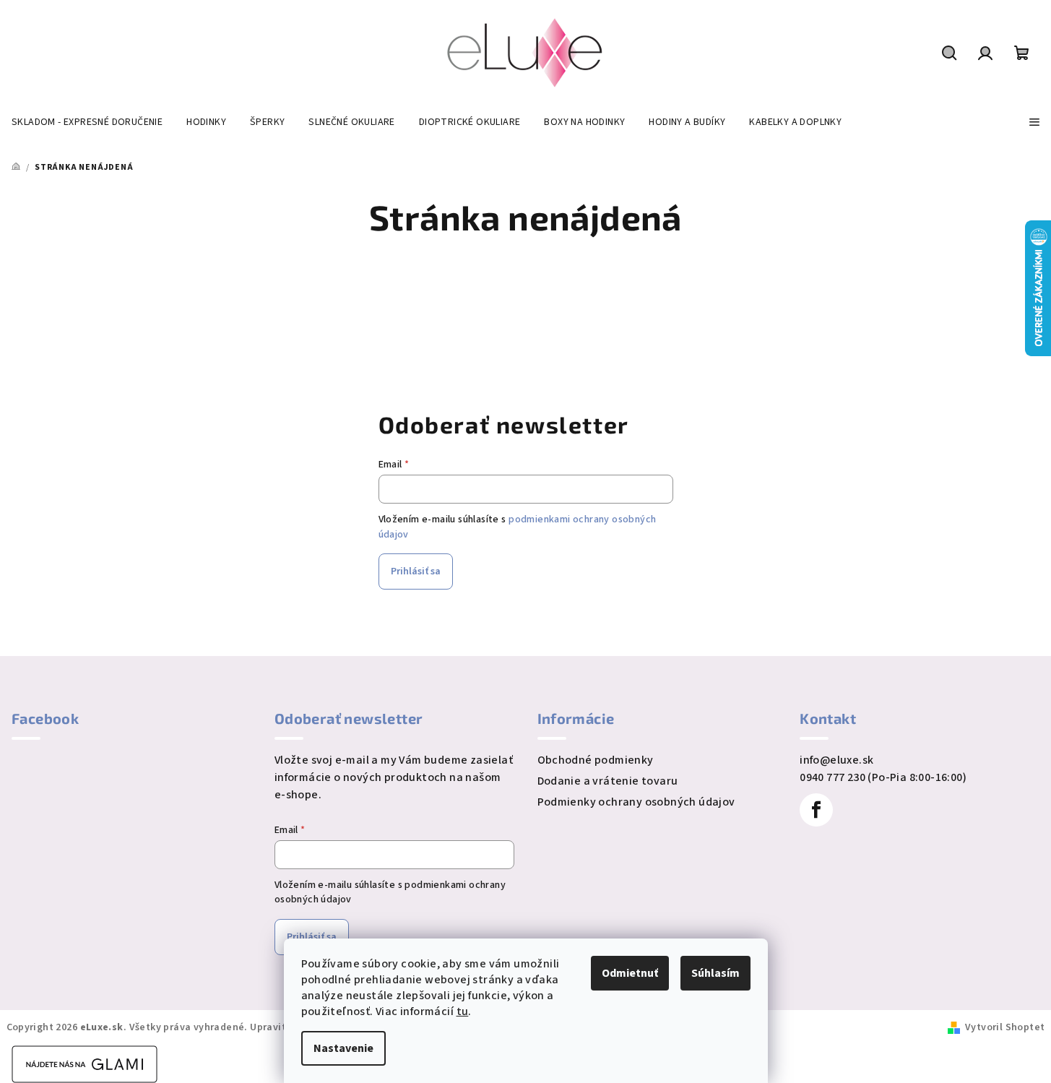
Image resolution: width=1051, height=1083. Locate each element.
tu (463, 1011)
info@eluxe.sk (836, 760)
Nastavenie (343, 1048)
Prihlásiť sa (416, 571)
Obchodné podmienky (595, 760)
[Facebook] (816, 810)
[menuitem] (87, 122)
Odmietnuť (630, 973)
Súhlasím (715, 973)
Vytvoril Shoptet (1004, 1027)
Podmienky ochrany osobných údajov (636, 802)
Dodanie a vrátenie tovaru (607, 781)
